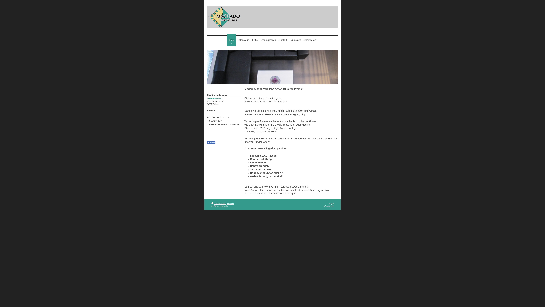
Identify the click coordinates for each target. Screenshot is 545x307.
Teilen (212, 143)
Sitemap (230, 204)
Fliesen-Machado (214, 98)
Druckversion (220, 204)
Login (331, 203)
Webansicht (329, 206)
